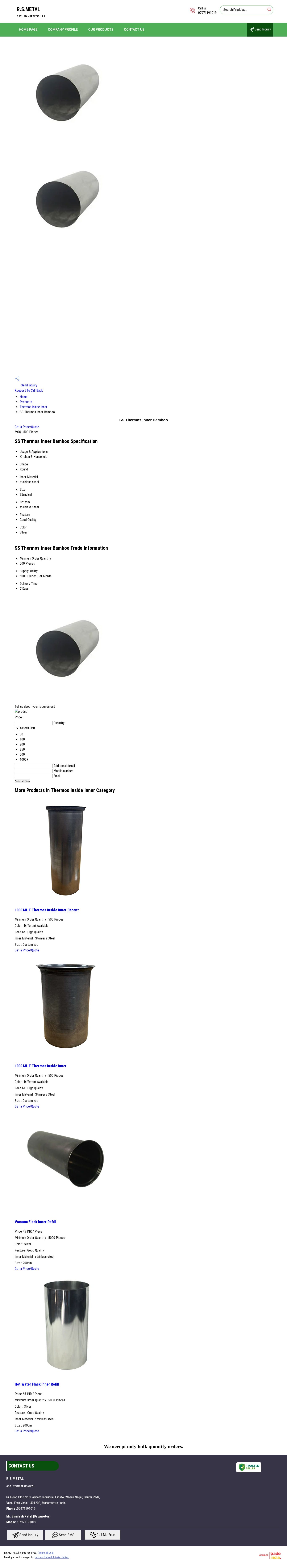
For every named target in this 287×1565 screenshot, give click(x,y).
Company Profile (63, 30)
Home (24, 397)
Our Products (100, 30)
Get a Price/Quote (27, 427)
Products (26, 402)
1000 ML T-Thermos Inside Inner (41, 1066)
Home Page (28, 30)
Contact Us (134, 30)
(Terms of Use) (46, 1552)
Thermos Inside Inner (33, 407)
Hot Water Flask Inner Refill (37, 1384)
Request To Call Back (29, 391)
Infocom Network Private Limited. (52, 1557)
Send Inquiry (262, 29)
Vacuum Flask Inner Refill (35, 1222)
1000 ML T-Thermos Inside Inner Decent (47, 910)
